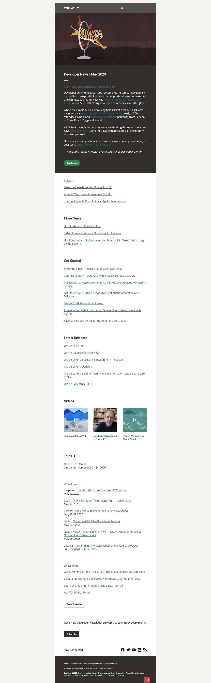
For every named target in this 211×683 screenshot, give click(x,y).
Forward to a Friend (134, 8)
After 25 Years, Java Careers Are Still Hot (88, 194)
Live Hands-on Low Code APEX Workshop (102, 490)
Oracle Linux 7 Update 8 (78, 366)
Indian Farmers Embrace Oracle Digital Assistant (92, 233)
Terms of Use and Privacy (73, 663)
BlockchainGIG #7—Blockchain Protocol (96, 521)
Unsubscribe (88, 663)
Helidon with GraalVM (75, 435)
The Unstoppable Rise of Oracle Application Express (95, 201)
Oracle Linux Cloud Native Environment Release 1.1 (94, 359)
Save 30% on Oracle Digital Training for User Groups (95, 320)
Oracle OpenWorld (75, 464)
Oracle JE (100, 439)
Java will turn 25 (80, 130)
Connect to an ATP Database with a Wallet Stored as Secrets (99, 275)
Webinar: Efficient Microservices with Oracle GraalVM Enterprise (102, 578)
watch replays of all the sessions (101, 113)
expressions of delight (103, 117)
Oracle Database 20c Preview (81, 352)
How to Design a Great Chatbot (82, 226)
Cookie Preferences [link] (111, 663)
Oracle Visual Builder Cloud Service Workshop (101, 511)
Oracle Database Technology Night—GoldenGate (102, 500)
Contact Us (98, 663)
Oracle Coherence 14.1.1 (78, 384)
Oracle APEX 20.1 (74, 345)
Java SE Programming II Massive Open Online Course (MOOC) (101, 545)
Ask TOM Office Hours (77, 592)
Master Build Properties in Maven (84, 303)
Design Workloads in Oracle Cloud (133, 437)
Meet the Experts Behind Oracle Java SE (88, 187)
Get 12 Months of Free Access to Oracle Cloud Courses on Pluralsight (104, 571)
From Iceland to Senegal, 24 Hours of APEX (89, 86)
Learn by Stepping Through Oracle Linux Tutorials (93, 585)
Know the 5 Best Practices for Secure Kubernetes (93, 268)
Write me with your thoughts (94, 144)
